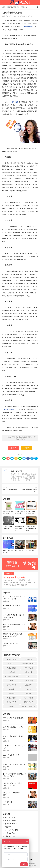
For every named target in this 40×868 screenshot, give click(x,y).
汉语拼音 (28, 689)
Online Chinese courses (8, 551)
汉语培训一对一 (26, 7)
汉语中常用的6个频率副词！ (8, 527)
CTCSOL (11, 663)
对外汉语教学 (11, 668)
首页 (3, 7)
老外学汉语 (28, 659)
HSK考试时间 (10, 817)
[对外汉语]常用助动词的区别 (20, 513)
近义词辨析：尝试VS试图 (8, 513)
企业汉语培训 (19, 550)
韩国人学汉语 (11, 702)
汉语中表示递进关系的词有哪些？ (19, 528)
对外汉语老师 (28, 680)
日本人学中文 (11, 685)
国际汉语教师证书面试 (28, 706)
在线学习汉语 (10, 827)
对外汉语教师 (28, 698)
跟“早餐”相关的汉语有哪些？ (29, 491)
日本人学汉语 (28, 668)
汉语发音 (11, 693)
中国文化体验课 (10, 820)
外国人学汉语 (11, 659)
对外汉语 (11, 706)
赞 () (14, 448)
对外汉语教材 (11, 698)
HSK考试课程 (30, 550)
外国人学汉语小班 (13, 7)
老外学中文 (28, 672)
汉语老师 (28, 685)
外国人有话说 (10, 833)
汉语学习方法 (28, 702)
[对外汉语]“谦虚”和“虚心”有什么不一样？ (31, 528)
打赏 (26, 448)
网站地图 (32, 863)
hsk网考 (11, 689)
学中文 (28, 676)
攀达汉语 (19, 471)
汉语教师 (28, 693)
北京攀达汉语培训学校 (20, 2)
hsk (11, 680)
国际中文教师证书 (11, 676)
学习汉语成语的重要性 (10, 490)
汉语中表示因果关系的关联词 (31, 513)
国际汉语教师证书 (28, 663)
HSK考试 (11, 672)
